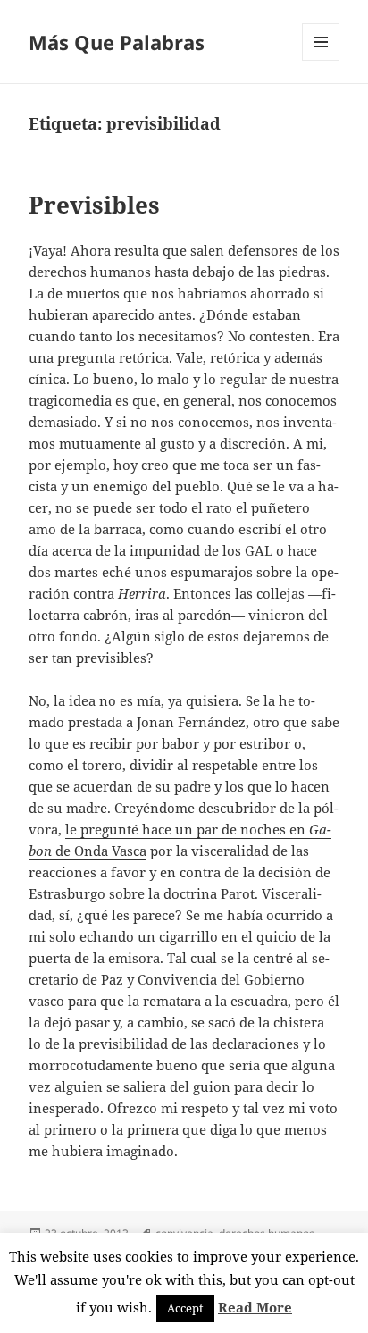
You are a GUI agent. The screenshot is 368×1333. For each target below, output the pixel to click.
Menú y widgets (321, 60)
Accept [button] (185, 1308)
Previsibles (94, 205)
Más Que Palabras (117, 42)
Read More (255, 1307)
